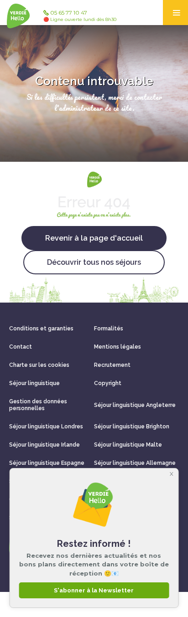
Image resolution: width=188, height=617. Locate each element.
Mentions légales (117, 347)
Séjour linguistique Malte (128, 445)
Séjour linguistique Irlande (44, 445)
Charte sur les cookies (39, 365)
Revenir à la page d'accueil (94, 238)
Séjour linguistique (34, 383)
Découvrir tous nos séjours (94, 262)
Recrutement (112, 365)
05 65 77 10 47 (79, 15)
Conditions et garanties (41, 328)
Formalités (108, 328)
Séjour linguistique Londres (46, 426)
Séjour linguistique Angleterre (135, 405)
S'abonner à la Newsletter (94, 590)
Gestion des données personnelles (38, 404)
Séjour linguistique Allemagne (135, 463)
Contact (20, 347)
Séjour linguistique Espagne (46, 463)
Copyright (107, 383)
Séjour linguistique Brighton (131, 426)
